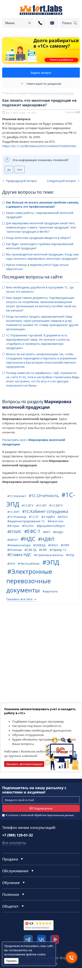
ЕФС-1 (33, 531)
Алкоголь (56, 521)
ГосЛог (29, 526)
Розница (15, 550)
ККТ (47, 532)
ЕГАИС (15, 531)
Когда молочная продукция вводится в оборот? (38, 238)
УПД (71, 555)
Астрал (14, 526)
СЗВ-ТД (31, 550)
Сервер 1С (59, 550)
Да (9, 169)
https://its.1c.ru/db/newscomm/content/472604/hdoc (39, 146)
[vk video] (54, 939)
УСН (12, 563)
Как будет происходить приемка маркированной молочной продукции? (39, 246)
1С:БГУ (28, 505)
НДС (29, 538)
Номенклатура (19, 545)
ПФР (66, 545)
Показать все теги (19, 599)
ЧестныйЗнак (30, 563)
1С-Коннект (17, 496)
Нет (19, 169)
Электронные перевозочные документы (29, 580)
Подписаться (43, 808)
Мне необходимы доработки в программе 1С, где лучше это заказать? (40, 289)
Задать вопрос (41, 73)
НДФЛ (47, 539)
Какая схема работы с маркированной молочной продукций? (39, 215)
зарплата (51, 591)
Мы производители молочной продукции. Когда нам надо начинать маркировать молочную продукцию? (42, 256)
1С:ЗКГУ (57, 505)
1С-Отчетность (45, 495)
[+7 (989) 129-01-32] (40, 23)
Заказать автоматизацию (24, 764)
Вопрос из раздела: (39, 93)
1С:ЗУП (14, 512)
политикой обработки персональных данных (47, 815)
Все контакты (14, 842)
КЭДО (59, 532)
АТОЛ (64, 517)
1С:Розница (17, 517)
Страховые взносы (49, 555)
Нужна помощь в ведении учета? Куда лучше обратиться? (37, 267)
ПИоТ (54, 545)
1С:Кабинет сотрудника (46, 511)
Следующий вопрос (62, 181)
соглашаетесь (18, 950)
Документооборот (52, 526)
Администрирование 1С (27, 521)
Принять (11, 961)
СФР (44, 550)
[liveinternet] (11, 940)
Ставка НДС (20, 554)
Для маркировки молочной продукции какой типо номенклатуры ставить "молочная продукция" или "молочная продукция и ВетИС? (41, 227)
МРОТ (13, 540)
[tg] (28, 939)
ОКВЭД (40, 545)
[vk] (41, 939)
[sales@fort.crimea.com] (52, 23)
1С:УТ (35, 517)
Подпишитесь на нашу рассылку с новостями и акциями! (34, 790)
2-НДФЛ (49, 517)
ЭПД (52, 562)
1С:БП (42, 505)
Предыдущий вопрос (21, 181)
